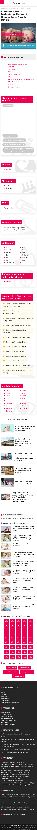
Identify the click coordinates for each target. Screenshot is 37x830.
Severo (24, 390)
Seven (8, 401)
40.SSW (30, 657)
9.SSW (24, 626)
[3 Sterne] (5, 518)
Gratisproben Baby (7, 778)
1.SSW (6, 621)
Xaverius (24, 408)
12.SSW (12, 631)
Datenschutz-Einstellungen (10, 702)
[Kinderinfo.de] (18, 3)
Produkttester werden (8, 764)
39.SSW (24, 657)
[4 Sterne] (6, 518)
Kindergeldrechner (18, 676)
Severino (9, 408)
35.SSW (30, 652)
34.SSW (24, 652)
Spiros (24, 401)
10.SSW (30, 626)
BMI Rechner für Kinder (8, 724)
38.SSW (18, 657)
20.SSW (30, 636)
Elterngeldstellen (6, 772)
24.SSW (24, 642)
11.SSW (6, 631)
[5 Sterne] (8, 518)
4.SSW (24, 621)
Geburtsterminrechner (11, 672)
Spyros (24, 403)
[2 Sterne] (3, 518)
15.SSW (30, 631)
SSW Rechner (12, 667)
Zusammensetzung (14, 74)
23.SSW (18, 642)
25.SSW (30, 642)
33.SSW (18, 652)
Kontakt (3, 694)
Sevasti (8, 398)
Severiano (9, 403)
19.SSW (24, 636)
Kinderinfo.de (16, 825)
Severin (8, 406)
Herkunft (11, 66)
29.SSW (24, 647)
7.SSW (12, 626)
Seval (8, 393)
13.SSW (18, 631)
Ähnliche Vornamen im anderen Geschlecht (21, 79)
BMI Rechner (5, 722)
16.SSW (6, 636)
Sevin (23, 393)
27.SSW (12, 647)
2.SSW (12, 621)
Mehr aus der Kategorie (17, 419)
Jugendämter (5, 774)
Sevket (24, 396)
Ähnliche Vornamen (14, 87)
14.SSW (24, 631)
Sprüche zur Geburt (7, 780)
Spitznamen (12, 77)
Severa (8, 281)
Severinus (9, 411)
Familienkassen (6, 770)
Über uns (4, 696)
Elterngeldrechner (27, 672)
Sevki (23, 398)
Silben (10, 72)
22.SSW (12, 642)
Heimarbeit (4, 762)
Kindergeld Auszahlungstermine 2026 (13, 766)
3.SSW (18, 621)
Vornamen (4, 785)
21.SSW (6, 642)
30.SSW (30, 647)
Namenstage (12, 69)
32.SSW (12, 652)
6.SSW (6, 626)
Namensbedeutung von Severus (18, 64)
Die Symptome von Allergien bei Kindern (14, 752)
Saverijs (24, 406)
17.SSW (12, 636)
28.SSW (18, 647)
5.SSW (30, 621)
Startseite (4, 692)
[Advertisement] (18, 121)
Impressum (5, 698)
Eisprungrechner (24, 667)
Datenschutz (5, 700)
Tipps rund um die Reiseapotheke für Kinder (15, 749)
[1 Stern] (2, 518)
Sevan (8, 396)
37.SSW (12, 657)
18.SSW (18, 636)
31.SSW (6, 652)
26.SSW (6, 647)
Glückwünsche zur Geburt (9, 783)
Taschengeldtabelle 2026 (9, 776)
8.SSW (18, 626)
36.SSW (6, 657)
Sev (7, 390)
